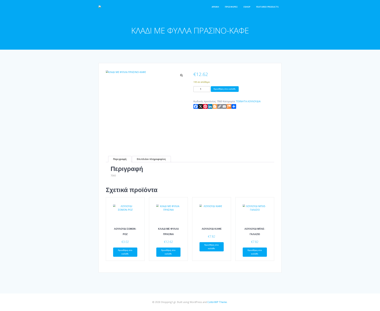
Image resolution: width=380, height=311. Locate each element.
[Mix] (229, 107)
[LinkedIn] (210, 107)
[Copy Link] (219, 107)
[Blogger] (214, 107)
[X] (200, 107)
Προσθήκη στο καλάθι (225, 89)
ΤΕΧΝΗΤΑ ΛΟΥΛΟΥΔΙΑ (248, 101)
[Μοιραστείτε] (233, 107)
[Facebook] (195, 107)
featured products (267, 6)
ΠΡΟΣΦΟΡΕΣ (231, 6)
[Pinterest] (205, 107)
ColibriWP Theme (217, 302)
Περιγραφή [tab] (119, 159)
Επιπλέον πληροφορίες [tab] (151, 159)
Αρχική (215, 6)
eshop (247, 6)
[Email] (224, 107)
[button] (181, 75)
